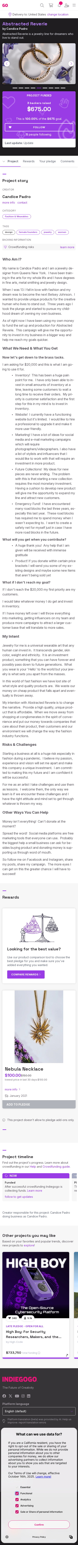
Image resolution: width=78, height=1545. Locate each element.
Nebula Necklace (24, 1069)
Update (19, 143)
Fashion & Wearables (16, 216)
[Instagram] (23, 1396)
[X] (10, 1396)
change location (57, 14)
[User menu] (66, 5)
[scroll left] (7, 64)
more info (8, 202)
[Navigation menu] (74, 5)
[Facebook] (4, 1396)
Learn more (34, 1190)
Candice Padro (17, 28)
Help (33, 1166)
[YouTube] (17, 1396)
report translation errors (32, 1422)
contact (22, 202)
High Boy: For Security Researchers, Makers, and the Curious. (32, 1336)
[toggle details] (68, 1356)
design (9, 232)
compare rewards (25, 974)
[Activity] (59, 5)
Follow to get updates (19, 1196)
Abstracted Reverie (24, 24)
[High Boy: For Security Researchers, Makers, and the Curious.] (35, 1285)
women (62, 232)
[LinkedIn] (28, 1396)
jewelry (48, 232)
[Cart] (50, 5)
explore (29, 1245)
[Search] (42, 5)
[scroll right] (71, 64)
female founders (28, 232)
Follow (39, 127)
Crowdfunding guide (56, 1166)
